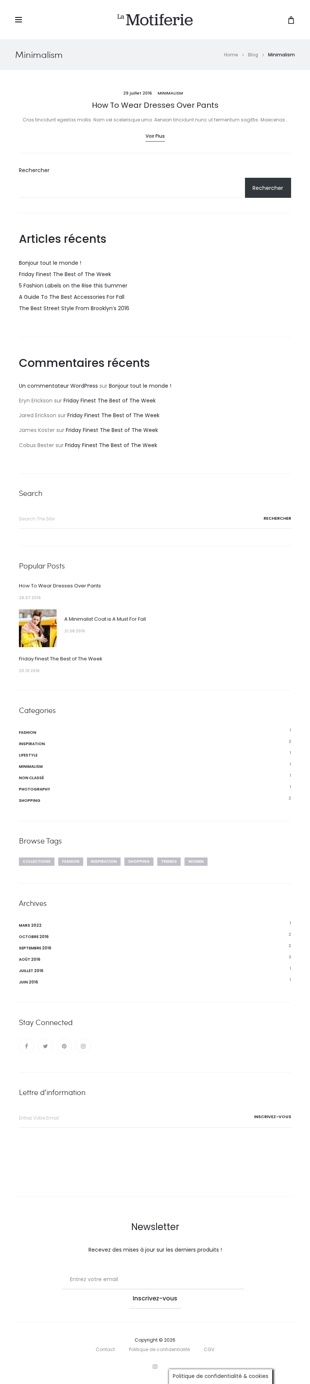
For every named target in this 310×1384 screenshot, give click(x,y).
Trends (169, 861)
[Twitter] (45, 1045)
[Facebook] (26, 1045)
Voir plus (155, 136)
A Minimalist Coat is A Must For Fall (105, 619)
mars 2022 (30, 925)
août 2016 (29, 959)
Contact (105, 1349)
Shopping (29, 800)
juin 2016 (28, 982)
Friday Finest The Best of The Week (65, 274)
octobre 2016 (34, 937)
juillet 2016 (31, 971)
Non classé (31, 778)
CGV (209, 1349)
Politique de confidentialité (159, 1349)
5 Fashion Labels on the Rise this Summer (73, 285)
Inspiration (32, 744)
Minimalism (170, 93)
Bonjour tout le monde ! (50, 263)
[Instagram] (83, 1045)
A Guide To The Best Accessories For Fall (71, 297)
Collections (37, 861)
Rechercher (34, 170)
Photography (34, 789)
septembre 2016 (35, 948)
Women (196, 861)
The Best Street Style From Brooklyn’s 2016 (74, 308)
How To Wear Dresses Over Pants (155, 105)
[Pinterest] (64, 1045)
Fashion (27, 732)
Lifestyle (28, 755)
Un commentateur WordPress (58, 386)
